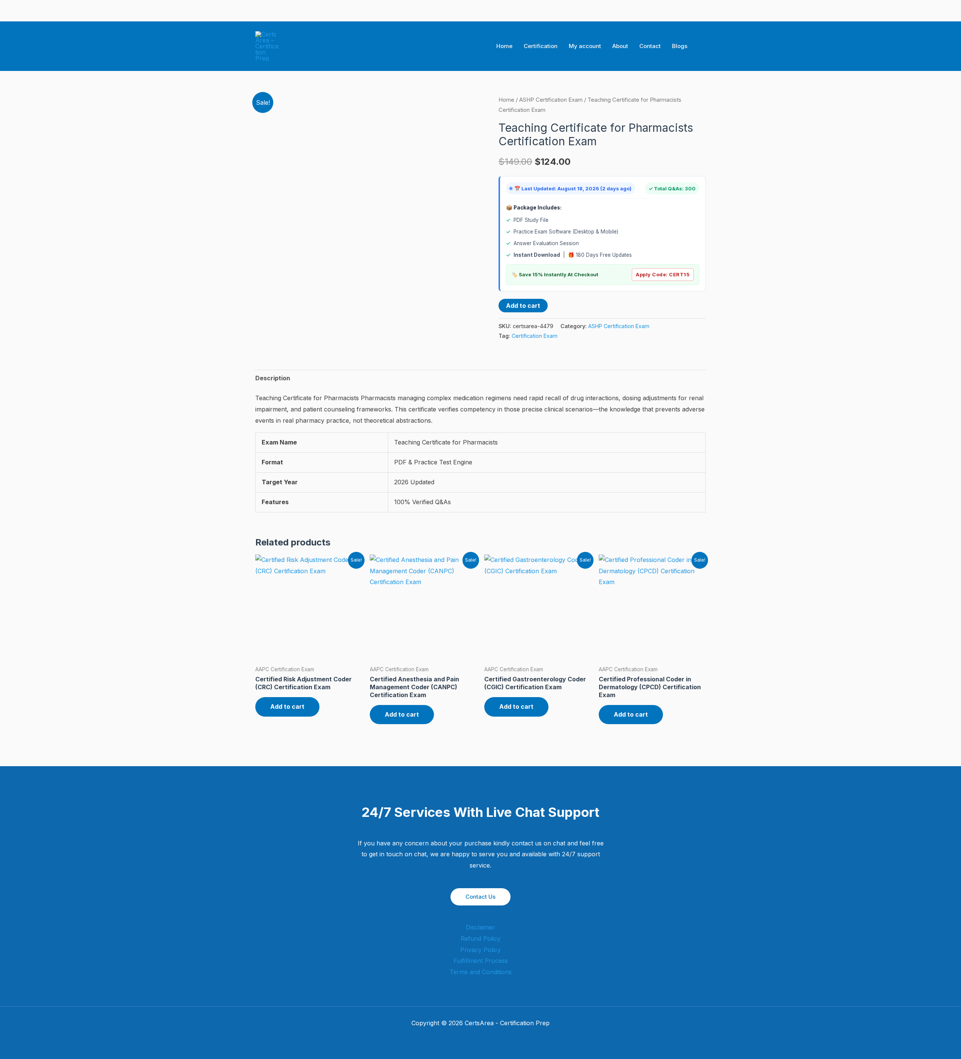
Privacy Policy (480, 950)
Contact (650, 46)
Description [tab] (272, 378)
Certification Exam (534, 336)
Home (504, 46)
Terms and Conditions (481, 972)
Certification (540, 46)
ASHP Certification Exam (551, 99)
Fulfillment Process (480, 960)
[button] (703, 46)
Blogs (679, 46)
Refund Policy (480, 938)
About (620, 46)
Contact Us (480, 896)
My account (585, 46)
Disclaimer (480, 927)
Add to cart (523, 305)
